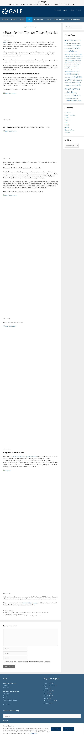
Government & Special (10, 700)
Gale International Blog (73, 19)
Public (29, 19)
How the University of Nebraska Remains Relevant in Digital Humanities (23, 616)
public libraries (19, 612)
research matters (40, 612)
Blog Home (5, 19)
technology (70, 98)
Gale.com (6, 685)
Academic (14, 19)
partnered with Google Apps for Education (24, 457)
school (71, 96)
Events (49, 19)
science (66, 98)
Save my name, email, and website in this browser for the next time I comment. (27, 662)
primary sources (76, 80)
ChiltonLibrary (77, 45)
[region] (42, 729)
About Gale (6, 687)
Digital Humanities (70, 115)
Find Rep (72, 10)
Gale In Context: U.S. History (75, 62)
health (74, 69)
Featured (7, 611)
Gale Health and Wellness (76, 58)
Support (65, 10)
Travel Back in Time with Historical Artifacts (16, 614)
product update (76, 82)
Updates (79, 100)
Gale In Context (69, 60)
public (13, 612)
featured (67, 51)
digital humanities (68, 48)
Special (67, 127)
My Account (58, 10)
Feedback (78, 10)
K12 (72, 74)
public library (27, 612)
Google (71, 69)
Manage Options (56, 729)
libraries (67, 77)
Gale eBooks (73, 56)
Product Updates (59, 19)
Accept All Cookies (68, 729)
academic (69, 40)
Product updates (70, 86)
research (33, 612)
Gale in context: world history (71, 64)
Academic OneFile (75, 43)
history (77, 71)
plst (10, 612)
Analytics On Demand (69, 45)
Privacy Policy (7, 704)
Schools (22, 19)
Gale (71, 51)
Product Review (68, 82)
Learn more (72, 4)
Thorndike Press (38, 19)
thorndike (75, 98)
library (70, 77)
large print (76, 74)
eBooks (7, 612)
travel (46, 612)
